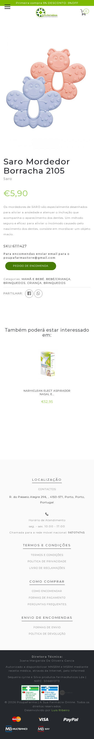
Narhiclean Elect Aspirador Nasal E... (47, 392)
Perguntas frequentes (47, 604)
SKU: (8, 246)
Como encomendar (47, 591)
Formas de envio (47, 627)
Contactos (47, 489)
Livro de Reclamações (47, 568)
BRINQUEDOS (14, 283)
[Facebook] (29, 294)
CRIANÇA (34, 283)
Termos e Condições (47, 555)
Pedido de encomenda (30, 265)
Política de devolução (47, 633)
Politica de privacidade (47, 561)
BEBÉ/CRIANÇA (58, 279)
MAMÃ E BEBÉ (33, 279)
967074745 (76, 532)
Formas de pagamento (47, 597)
